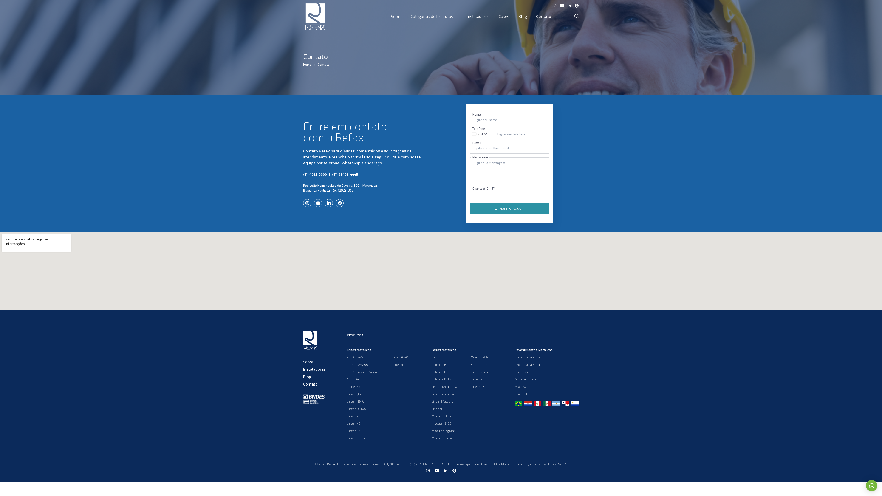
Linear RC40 (399, 357)
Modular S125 (441, 423)
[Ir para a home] (314, 341)
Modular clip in (442, 416)
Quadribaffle (480, 357)
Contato (543, 16)
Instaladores (478, 16)
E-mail (476, 143)
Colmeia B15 (440, 372)
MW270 (520, 387)
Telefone (478, 128)
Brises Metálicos (359, 350)
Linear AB (354, 416)
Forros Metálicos (444, 350)
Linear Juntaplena (444, 387)
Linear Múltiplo (442, 401)
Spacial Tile (479, 364)
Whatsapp (871, 485)
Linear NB (354, 423)
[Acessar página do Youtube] (562, 5)
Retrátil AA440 (357, 357)
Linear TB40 (355, 401)
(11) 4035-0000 (315, 174)
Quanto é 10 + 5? (483, 188)
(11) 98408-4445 (345, 174)
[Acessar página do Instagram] (554, 5)
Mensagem (480, 157)
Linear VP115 (356, 438)
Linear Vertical (481, 372)
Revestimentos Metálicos (534, 350)
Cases (504, 16)
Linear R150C (441, 409)
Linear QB (354, 394)
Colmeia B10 (441, 364)
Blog (522, 16)
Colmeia (353, 379)
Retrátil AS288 (357, 364)
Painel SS (353, 387)
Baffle (436, 357)
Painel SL (397, 364)
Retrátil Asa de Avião (362, 372)
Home (307, 64)
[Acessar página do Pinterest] (576, 5)
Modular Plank (442, 438)
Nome (476, 114)
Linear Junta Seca (444, 394)
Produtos (355, 335)
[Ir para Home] (315, 16)
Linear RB (353, 431)
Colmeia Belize (442, 379)
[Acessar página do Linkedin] (569, 5)
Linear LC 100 (356, 409)
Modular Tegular (443, 431)
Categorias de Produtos (432, 16)
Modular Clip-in (526, 379)
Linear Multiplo (525, 372)
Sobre (396, 16)
